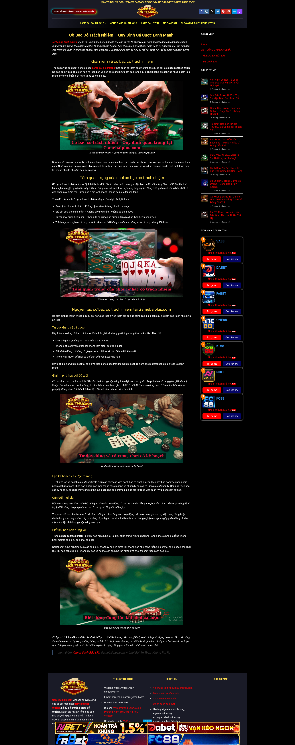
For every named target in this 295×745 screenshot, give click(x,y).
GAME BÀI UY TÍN (150, 23)
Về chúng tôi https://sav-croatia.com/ (173, 687)
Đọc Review (232, 259)
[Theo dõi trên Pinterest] (223, 11)
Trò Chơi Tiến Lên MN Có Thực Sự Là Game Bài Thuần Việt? (226, 126)
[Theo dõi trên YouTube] (228, 11)
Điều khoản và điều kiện (166, 693)
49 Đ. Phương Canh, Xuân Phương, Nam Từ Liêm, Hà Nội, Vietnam (122, 711)
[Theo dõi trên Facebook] (201, 11)
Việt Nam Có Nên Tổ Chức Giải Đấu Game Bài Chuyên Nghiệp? (224, 82)
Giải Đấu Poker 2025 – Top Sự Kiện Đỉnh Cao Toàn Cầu (225, 97)
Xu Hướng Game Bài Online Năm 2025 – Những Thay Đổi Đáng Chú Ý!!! (226, 199)
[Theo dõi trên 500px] (234, 11)
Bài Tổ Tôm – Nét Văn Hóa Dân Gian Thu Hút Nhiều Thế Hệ (225, 215)
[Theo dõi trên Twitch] (239, 11)
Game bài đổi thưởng (92, 23)
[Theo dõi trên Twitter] (217, 11)
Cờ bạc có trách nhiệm (165, 698)
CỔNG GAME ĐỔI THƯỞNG (123, 23)
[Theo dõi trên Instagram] (206, 11)
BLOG (204, 43)
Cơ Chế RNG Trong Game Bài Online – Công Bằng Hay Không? (225, 183)
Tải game (212, 259)
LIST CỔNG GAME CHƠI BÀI (216, 49)
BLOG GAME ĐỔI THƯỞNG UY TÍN (198, 23)
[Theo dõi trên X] (212, 11)
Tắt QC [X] (147, 721)
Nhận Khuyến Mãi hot (220, 252)
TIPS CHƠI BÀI (209, 61)
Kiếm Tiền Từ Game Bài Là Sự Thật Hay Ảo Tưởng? (224, 157)
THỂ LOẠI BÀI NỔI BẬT (213, 55)
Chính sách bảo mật (164, 703)
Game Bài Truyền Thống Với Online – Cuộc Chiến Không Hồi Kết (225, 111)
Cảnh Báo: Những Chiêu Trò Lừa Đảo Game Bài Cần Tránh (226, 169)
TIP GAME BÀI (170, 23)
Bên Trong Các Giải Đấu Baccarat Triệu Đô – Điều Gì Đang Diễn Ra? (225, 142)
